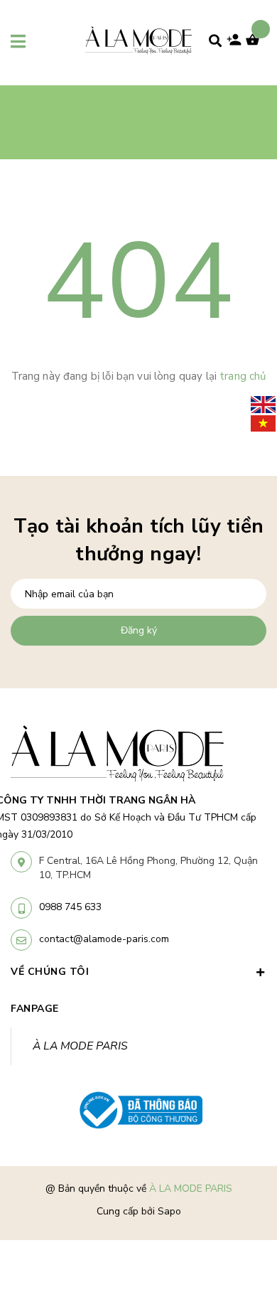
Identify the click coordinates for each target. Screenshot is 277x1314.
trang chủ (242, 376)
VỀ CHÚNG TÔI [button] (50, 971)
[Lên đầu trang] (243, 1222)
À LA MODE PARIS (80, 1046)
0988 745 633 (70, 907)
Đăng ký (139, 630)
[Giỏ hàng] (255, 44)
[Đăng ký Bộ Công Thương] (138, 1110)
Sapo (169, 1211)
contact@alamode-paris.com (104, 939)
